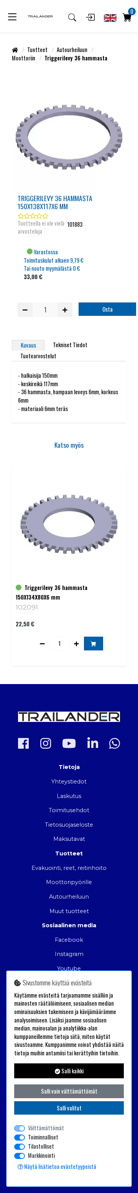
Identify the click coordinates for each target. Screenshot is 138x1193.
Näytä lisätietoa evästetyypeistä (59, 1166)
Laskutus (69, 796)
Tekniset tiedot (70, 345)
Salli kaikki (72, 1071)
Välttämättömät (46, 1128)
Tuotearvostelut (38, 356)
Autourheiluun (73, 50)
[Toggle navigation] (12, 16)
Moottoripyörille (69, 882)
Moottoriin (24, 58)
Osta (107, 309)
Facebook (69, 939)
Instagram (69, 954)
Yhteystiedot (69, 781)
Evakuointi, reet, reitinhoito (69, 868)
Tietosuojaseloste (69, 824)
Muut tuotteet (69, 911)
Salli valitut (69, 1108)
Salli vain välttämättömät (69, 1091)
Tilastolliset (41, 1146)
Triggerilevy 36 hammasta (56, 587)
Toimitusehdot (69, 810)
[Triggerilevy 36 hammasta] (69, 137)
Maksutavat (69, 838)
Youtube (69, 968)
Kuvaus (28, 345)
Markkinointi (41, 1155)
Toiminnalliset (43, 1137)
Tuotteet (38, 50)
